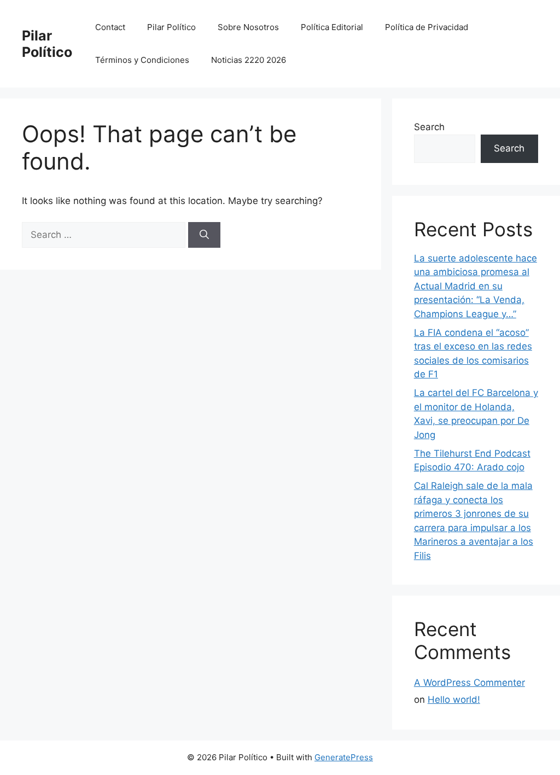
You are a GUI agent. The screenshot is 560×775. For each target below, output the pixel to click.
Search (429, 126)
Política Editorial (332, 27)
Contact (110, 27)
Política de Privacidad (426, 27)
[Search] (204, 235)
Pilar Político (47, 43)
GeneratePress (343, 757)
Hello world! (454, 699)
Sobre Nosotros (248, 27)
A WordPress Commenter (469, 682)
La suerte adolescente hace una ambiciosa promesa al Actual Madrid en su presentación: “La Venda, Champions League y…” (475, 286)
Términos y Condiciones (142, 60)
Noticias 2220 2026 (248, 60)
